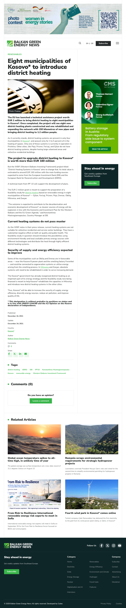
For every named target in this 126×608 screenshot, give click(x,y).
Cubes (60, 603)
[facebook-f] (101, 545)
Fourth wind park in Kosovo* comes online (90, 513)
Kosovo (11, 373)
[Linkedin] (21, 355)
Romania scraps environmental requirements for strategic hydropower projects (88, 461)
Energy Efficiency (96, 567)
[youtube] (119, 545)
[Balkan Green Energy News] (24, 43)
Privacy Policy (106, 604)
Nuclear (70, 582)
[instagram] (113, 545)
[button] (80, 43)
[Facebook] (10, 355)
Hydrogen (93, 577)
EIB (31, 370)
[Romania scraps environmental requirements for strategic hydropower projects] (91, 439)
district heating (32, 192)
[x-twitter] (107, 545)
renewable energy (23, 373)
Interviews (71, 592)
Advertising (116, 572)
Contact (115, 567)
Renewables (15, 54)
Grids (69, 572)
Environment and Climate (99, 572)
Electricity (70, 567)
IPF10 (37, 370)
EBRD (24, 370)
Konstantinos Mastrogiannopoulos (55, 370)
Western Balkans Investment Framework (49, 373)
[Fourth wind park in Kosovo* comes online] (91, 494)
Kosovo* (26, 141)
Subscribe (103, 43)
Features (93, 587)
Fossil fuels (94, 582)
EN (87, 44)
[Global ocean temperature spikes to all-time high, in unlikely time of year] (34, 439)
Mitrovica (45, 267)
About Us (115, 577)
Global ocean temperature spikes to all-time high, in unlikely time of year (31, 459)
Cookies (119, 604)
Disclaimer (116, 582)
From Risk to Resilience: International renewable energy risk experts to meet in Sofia (32, 516)
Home (69, 562)
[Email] (26, 355)
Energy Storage (73, 577)
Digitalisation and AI (75, 587)
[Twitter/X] (15, 355)
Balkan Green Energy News (19, 338)
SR (92, 44)
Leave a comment (41, 401)
